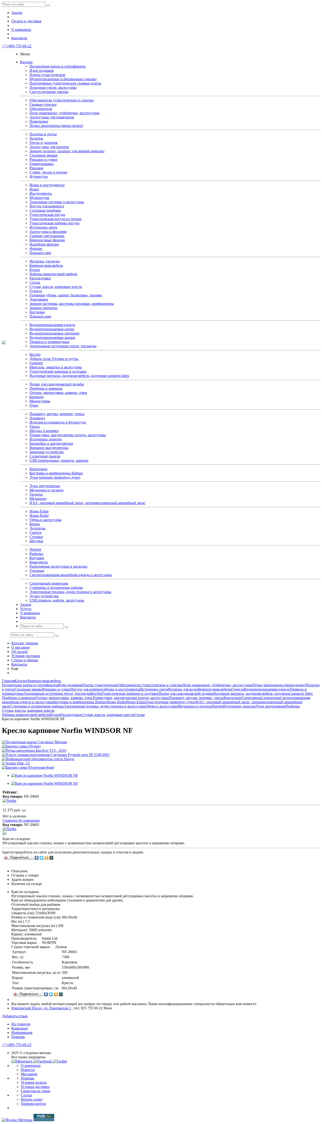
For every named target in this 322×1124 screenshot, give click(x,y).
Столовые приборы (45, 210)
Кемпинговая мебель (46, 265)
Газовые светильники (46, 236)
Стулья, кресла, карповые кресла (55, 287)
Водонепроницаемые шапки (52, 338)
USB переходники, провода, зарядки (58, 460)
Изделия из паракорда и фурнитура (57, 422)
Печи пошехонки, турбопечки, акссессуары (64, 113)
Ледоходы (37, 528)
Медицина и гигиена (46, 490)
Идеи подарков (41, 71)
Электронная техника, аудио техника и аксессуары (70, 592)
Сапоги (35, 532)
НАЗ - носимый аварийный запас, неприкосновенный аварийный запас (87, 503)
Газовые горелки (43, 104)
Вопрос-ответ (32, 1099)
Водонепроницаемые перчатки (54, 333)
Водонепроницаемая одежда (52, 325)
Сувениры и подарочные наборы (56, 588)
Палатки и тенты (43, 134)
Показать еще (40, 253)
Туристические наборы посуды (54, 223)
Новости (28, 1070)
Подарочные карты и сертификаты (57, 66)
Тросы (34, 427)
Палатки (36, 138)
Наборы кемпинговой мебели (53, 274)
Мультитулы (39, 198)
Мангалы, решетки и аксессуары (55, 367)
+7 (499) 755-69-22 (16, 46)
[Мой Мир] (51, 858)
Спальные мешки (43, 155)
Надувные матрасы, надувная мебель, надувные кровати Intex (79, 376)
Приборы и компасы (45, 388)
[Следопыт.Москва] (4, 343)
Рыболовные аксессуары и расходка (58, 566)
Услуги (25, 609)
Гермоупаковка (41, 164)
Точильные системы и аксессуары (56, 202)
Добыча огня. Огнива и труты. (54, 359)
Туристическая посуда (47, 215)
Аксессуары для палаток (49, 147)
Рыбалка (36, 554)
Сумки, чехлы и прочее (48, 172)
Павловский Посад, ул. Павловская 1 (41, 1008)
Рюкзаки (36, 168)
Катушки (36, 558)
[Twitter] (41, 858)
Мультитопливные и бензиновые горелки (63, 79)
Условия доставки (25, 656)
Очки (33, 405)
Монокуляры (39, 401)
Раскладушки (40, 278)
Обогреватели (40, 109)
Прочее (35, 549)
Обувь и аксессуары (45, 520)
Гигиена (36, 494)
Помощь (18, 1037)
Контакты (19, 38)
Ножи (34, 189)
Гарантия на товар (35, 1091)
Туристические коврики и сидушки (58, 371)
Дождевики (38, 299)
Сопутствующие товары (48, 92)
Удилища (36, 571)
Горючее (36, 363)
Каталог (26, 62)
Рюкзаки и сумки (43, 160)
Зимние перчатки (43, 308)
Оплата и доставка (26, 21)
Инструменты (40, 193)
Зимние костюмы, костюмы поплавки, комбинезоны (71, 304)
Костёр (35, 354)
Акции (16, 13)
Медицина (37, 499)
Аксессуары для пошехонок (51, 117)
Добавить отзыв (15, 1016)
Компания (19, 1028)
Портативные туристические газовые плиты (65, 83)
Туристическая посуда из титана (55, 219)
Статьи (26, 1095)
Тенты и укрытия (43, 143)
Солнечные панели (44, 456)
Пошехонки (38, 121)
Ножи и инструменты (47, 185)
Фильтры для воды (44, 261)
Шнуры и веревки (44, 431)
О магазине (20, 647)
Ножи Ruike (39, 515)
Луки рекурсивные (44, 486)
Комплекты (38, 562)
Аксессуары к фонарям (47, 232)
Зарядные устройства (46, 452)
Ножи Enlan (39, 511)
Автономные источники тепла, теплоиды (62, 346)
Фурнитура (38, 176)
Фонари (35, 249)
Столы (34, 282)
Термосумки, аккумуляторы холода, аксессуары (67, 435)
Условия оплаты (34, 1082)
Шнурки (36, 541)
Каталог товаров (24, 643)
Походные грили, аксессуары (53, 87)
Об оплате (19, 652)
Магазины (29, 1074)
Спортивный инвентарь (48, 583)
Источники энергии (45, 439)
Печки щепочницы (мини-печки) (56, 126)
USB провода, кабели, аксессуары (56, 600)
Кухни (34, 270)
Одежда (35, 291)
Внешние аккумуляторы (48, 448)
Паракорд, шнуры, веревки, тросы (56, 414)
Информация (21, 1033)
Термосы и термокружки (49, 342)
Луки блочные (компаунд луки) (54, 477)
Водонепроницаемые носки (51, 329)
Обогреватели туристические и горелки (61, 100)
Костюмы (37, 312)
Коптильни (38, 469)
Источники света (43, 227)
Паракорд (37, 418)
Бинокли (36, 397)
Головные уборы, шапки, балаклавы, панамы (65, 295)
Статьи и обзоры (24, 660)
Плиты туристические (47, 75)
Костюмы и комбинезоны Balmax (56, 473)
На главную (20, 1024)
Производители (33, 1104)
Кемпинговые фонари (47, 240)
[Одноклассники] (46, 858)
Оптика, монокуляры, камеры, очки (58, 393)
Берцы (34, 524)
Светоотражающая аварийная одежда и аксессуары (70, 575)
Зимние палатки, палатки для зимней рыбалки (66, 151)
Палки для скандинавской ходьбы (56, 384)
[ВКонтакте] (36, 858)
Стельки (36, 537)
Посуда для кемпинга (46, 206)
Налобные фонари (44, 244)
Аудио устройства (43, 596)
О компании (21, 30)
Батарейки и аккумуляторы (51, 443)
